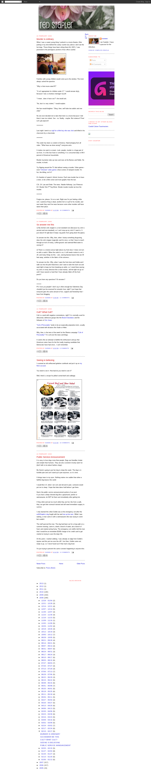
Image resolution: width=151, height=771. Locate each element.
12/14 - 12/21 (47, 606)
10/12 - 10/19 (47, 632)
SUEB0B (105, 38)
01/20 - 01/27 (47, 754)
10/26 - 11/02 (47, 626)
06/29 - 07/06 (47, 674)
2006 (42, 765)
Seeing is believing (45, 360)
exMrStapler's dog (43, 514)
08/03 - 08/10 (47, 660)
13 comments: (65, 552)
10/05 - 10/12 (47, 635)
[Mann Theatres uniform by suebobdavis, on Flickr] (51, 74)
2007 (42, 762)
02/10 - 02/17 (47, 731)
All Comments (96, 64)
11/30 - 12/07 (47, 612)
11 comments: (65, 297)
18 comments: (65, 210)
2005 (42, 768)
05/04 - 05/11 (47, 697)
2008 (42, 598)
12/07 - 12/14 (47, 609)
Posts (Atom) (50, 568)
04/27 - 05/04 (47, 700)
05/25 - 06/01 (47, 688)
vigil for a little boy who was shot (62, 130)
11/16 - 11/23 (47, 618)
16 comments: (65, 442)
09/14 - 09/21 (47, 643)
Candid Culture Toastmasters (98, 126)
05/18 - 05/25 (47, 691)
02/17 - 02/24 (47, 728)
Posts (93, 60)
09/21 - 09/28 (47, 640)
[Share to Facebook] (44, 213)
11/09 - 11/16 (47, 620)
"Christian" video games (48, 170)
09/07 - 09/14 (47, 646)
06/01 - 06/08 (47, 686)
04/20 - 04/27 (47, 703)
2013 (42, 583)
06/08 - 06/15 (47, 683)
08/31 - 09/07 (47, 649)
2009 (42, 595)
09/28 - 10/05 (47, 637)
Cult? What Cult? (45, 312)
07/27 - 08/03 (47, 663)
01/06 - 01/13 (47, 759)
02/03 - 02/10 (47, 748)
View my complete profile (98, 50)
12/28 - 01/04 (47, 600)
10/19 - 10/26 (47, 629)
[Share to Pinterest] (46, 213)
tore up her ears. (68, 514)
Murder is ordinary (45, 39)
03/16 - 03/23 (47, 717)
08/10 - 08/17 (47, 657)
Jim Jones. (48, 320)
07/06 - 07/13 (47, 671)
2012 (42, 586)
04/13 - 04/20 (47, 706)
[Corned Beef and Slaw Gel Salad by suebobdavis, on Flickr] (59, 439)
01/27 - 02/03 (47, 751)
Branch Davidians (68, 318)
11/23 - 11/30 (47, 615)
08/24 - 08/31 (47, 652)
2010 (42, 592)
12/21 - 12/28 (47, 603)
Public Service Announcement (51, 457)
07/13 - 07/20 (47, 669)
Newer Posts (41, 564)
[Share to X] (42, 213)
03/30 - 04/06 (47, 711)
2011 (42, 589)
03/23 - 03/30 (47, 714)
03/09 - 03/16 (47, 720)
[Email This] (37, 213)
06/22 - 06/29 (47, 677)
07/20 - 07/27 (47, 666)
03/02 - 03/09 (47, 723)
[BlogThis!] (40, 213)
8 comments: (65, 348)
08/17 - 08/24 (47, 654)
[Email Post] (72, 210)
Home (61, 564)
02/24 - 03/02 (47, 725)
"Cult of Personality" (44, 325)
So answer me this (45, 224)
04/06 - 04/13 (47, 708)
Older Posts (81, 564)
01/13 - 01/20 (47, 757)
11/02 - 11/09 (47, 623)
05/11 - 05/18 (47, 694)
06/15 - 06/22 (47, 680)
